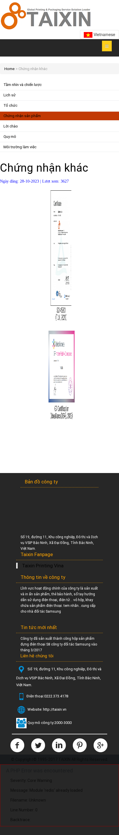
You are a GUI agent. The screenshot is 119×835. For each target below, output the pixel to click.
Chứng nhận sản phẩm (22, 116)
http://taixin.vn (54, 710)
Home (9, 69)
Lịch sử (9, 95)
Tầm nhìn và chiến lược (22, 84)
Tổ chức (10, 105)
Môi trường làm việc (19, 147)
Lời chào (10, 126)
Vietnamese (103, 34)
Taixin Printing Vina (43, 565)
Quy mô (9, 136)
